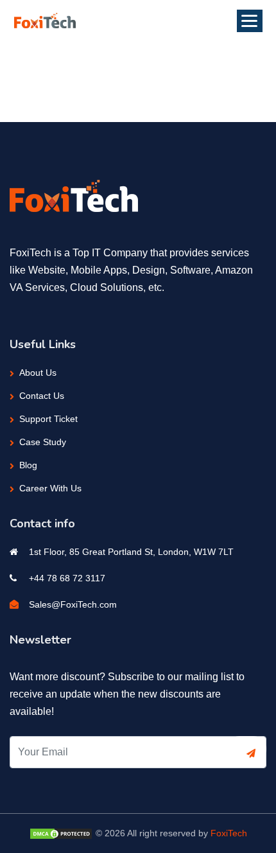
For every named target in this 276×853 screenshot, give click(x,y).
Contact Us (41, 396)
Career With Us (50, 488)
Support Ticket (48, 419)
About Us (37, 372)
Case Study (42, 442)
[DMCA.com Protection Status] (61, 833)
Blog (28, 465)
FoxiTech (229, 833)
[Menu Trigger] (250, 21)
